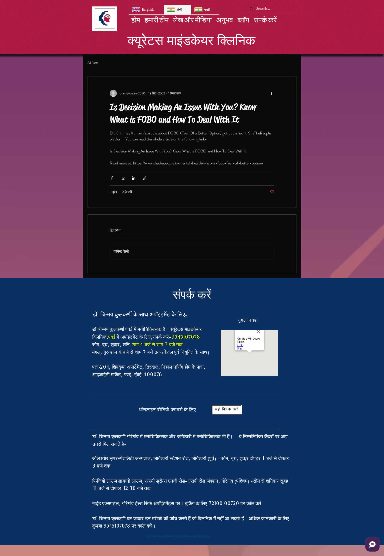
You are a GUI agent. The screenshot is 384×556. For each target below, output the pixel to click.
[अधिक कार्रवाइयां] (271, 93)
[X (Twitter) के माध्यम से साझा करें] (123, 178)
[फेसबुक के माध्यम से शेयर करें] (112, 178)
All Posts (93, 63)
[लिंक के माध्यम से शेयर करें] (144, 178)
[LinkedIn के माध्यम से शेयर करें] (134, 178)
